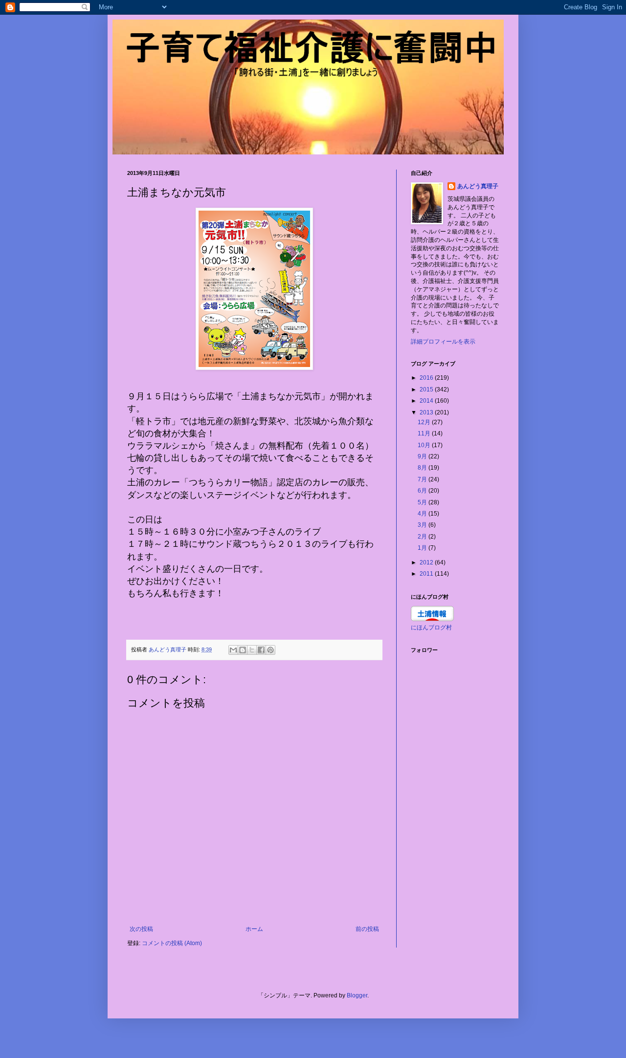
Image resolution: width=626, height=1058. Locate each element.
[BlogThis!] (242, 650)
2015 (427, 389)
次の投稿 (141, 929)
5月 (423, 502)
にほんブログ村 (431, 627)
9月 (423, 456)
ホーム (254, 929)
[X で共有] (252, 650)
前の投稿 (367, 929)
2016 (427, 377)
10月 (425, 445)
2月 (423, 536)
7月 (423, 479)
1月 (423, 547)
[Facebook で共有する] (261, 650)
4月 (423, 513)
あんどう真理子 (477, 186)
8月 (423, 467)
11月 (425, 433)
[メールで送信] (233, 650)
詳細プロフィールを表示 (443, 341)
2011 (427, 573)
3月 (423, 524)
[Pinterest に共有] (270, 650)
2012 (427, 562)
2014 (427, 400)
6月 (423, 490)
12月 (425, 422)
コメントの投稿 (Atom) (172, 943)
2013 (427, 412)
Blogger (357, 995)
